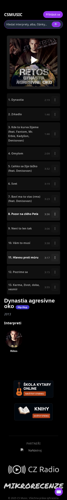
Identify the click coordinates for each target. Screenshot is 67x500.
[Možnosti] (55, 100)
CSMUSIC (13, 14)
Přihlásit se (53, 14)
